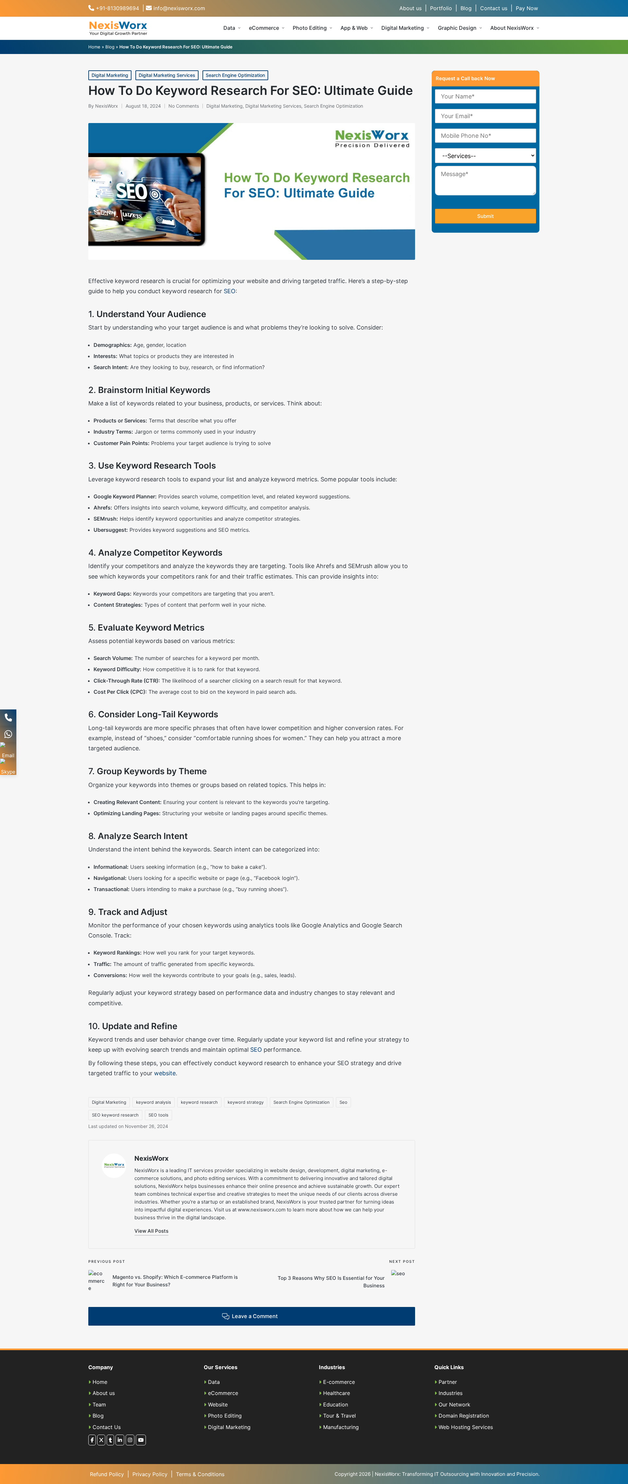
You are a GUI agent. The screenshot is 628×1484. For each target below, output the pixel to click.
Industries (450, 1393)
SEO (229, 291)
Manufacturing (341, 1427)
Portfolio (441, 8)
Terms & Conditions (200, 1474)
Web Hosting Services (466, 1427)
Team (99, 1404)
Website (218, 1404)
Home (94, 46)
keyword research (199, 1102)
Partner (448, 1382)
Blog (466, 8)
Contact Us (107, 1427)
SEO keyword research (115, 1114)
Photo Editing (225, 1415)
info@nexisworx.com (179, 8)
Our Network (454, 1404)
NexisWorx (151, 1158)
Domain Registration (464, 1415)
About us (410, 8)
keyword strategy (246, 1102)
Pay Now (527, 8)
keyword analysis (153, 1102)
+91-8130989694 (117, 8)
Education (335, 1404)
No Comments (183, 106)
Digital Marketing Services (167, 75)
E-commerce (339, 1382)
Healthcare (336, 1393)
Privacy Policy (149, 1474)
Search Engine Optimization (235, 75)
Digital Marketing (110, 75)
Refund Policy (107, 1474)
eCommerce (223, 1393)
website (165, 1073)
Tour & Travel (339, 1415)
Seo (343, 1102)
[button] (151, 1230)
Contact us (493, 8)
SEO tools (158, 1114)
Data (214, 1382)
